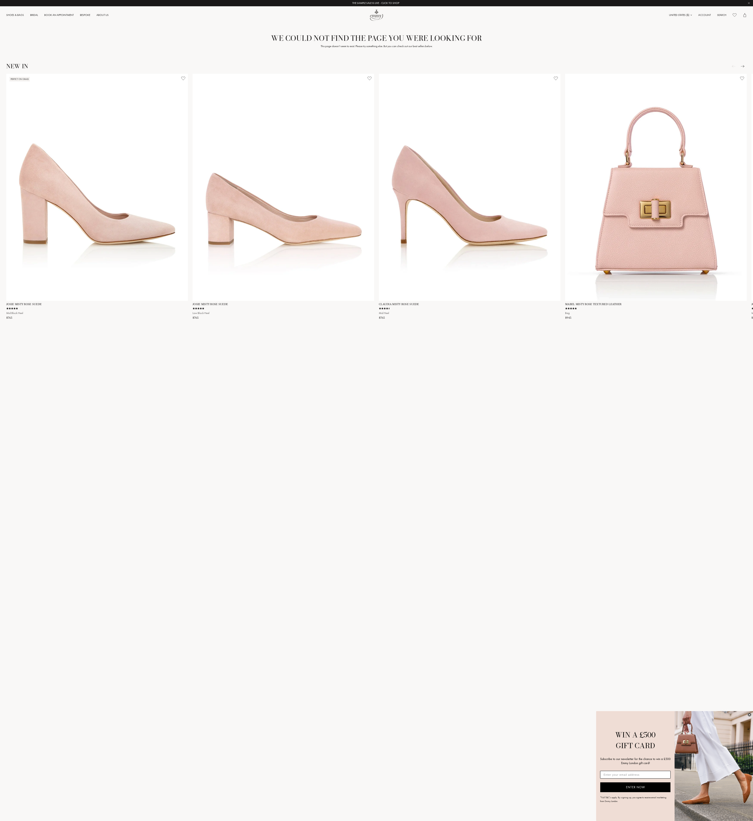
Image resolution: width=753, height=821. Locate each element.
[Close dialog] (749, 715)
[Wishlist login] (183, 78)
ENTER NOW (635, 787)
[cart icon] (745, 15)
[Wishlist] (735, 15)
